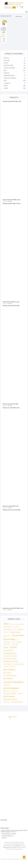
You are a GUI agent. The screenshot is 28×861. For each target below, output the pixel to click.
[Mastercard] (4, 823)
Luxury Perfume (6, 666)
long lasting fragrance (8, 650)
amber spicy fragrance (19, 624)
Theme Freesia (16, 859)
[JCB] (18, 823)
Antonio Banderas (16, 626)
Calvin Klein (21, 629)
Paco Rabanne (6, 685)
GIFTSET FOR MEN (8, 65)
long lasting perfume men (9, 658)
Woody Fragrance (6, 702)
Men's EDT (13, 666)
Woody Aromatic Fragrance (10, 699)
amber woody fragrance (7, 626)
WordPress (25, 859)
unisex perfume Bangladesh (9, 693)
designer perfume (7, 635)
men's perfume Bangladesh (9, 675)
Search (14, 7)
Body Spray (6, 57)
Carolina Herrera (6, 632)
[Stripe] (16, 823)
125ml (11, 624)
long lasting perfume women (10, 661)
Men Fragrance (8, 678)
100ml (5, 623)
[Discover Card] (13, 823)
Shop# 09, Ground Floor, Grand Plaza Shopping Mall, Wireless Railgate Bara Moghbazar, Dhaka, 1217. (14, 831)
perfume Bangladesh (11, 688)
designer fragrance (15, 632)
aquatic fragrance (7, 629)
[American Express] (2, 823)
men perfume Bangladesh (13, 682)
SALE (5, 80)
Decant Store (7, 60)
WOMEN (6, 88)
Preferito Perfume (16, 3)
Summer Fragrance (14, 690)
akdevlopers (4, 837)
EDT (17, 639)
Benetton (14, 629)
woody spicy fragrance (17, 702)
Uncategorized (7, 83)
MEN (5, 70)
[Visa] (6, 823)
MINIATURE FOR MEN (9, 75)
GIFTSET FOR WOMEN (9, 68)
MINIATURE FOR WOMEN (10, 78)
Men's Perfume (7, 673)
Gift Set (5, 647)
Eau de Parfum (18, 635)
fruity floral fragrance (15, 644)
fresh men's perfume (6, 644)
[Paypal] (9, 823)
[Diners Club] (11, 823)
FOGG (13, 642)
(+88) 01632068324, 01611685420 (8, 833)
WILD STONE (20, 693)
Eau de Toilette (9, 639)
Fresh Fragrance (19, 642)
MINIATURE (6, 73)
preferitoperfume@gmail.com (7, 835)
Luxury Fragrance (7, 664)
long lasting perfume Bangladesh (10, 656)
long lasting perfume (9, 653)
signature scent (6, 691)
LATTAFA (13, 647)
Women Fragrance (9, 696)
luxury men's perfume (18, 664)
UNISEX (6, 85)
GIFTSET (6, 63)
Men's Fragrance (9, 669)
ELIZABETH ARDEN (6, 642)
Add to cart (4, 39)
